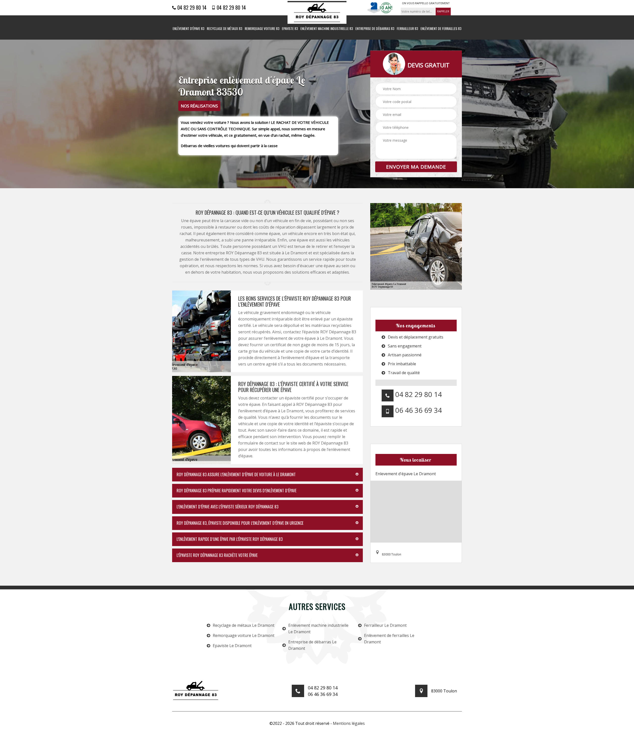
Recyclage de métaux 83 (224, 28)
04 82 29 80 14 (191, 7)
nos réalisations (199, 106)
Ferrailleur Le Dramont (385, 625)
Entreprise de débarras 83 (374, 28)
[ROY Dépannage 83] (317, 12)
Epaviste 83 (290, 28)
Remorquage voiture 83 (262, 28)
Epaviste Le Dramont (232, 645)
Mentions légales (349, 723)
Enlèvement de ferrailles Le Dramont (389, 639)
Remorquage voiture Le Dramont (243, 635)
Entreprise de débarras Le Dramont (312, 645)
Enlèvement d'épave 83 (188, 28)
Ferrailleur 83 (407, 28)
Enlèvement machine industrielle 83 (326, 28)
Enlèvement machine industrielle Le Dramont (318, 628)
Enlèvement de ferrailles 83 (441, 28)
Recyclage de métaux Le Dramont (243, 625)
